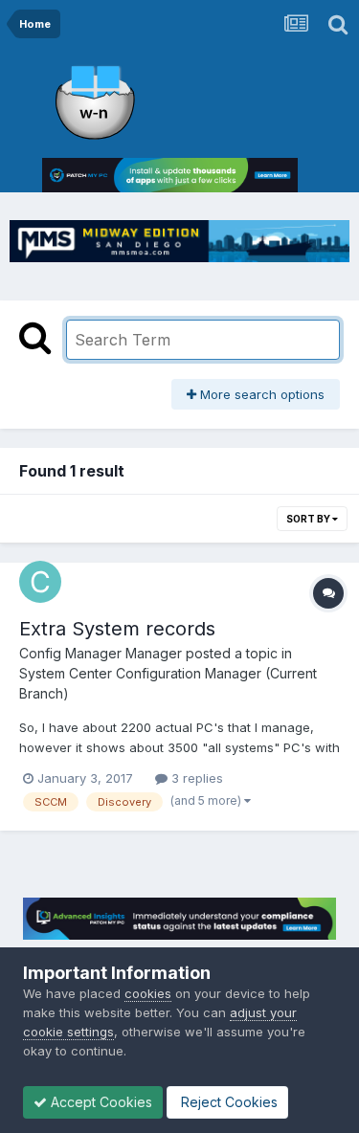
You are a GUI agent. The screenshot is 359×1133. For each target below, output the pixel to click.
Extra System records (117, 628)
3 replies (195, 778)
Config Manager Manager (100, 653)
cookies (147, 993)
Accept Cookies (99, 1102)
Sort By (309, 518)
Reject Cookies (227, 1102)
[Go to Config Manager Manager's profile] (40, 582)
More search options (260, 394)
